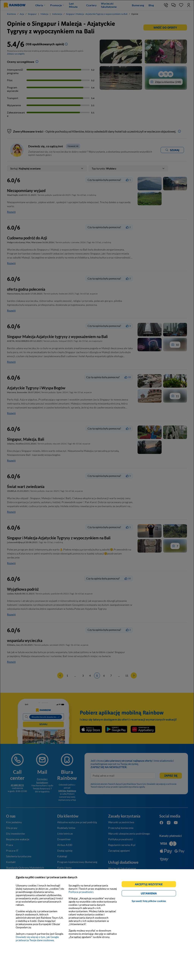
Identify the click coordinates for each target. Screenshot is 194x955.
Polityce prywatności (81, 891)
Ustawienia (155, 894)
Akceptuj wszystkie (150, 884)
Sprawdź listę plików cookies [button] (149, 901)
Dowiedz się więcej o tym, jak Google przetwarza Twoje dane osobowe (37, 938)
